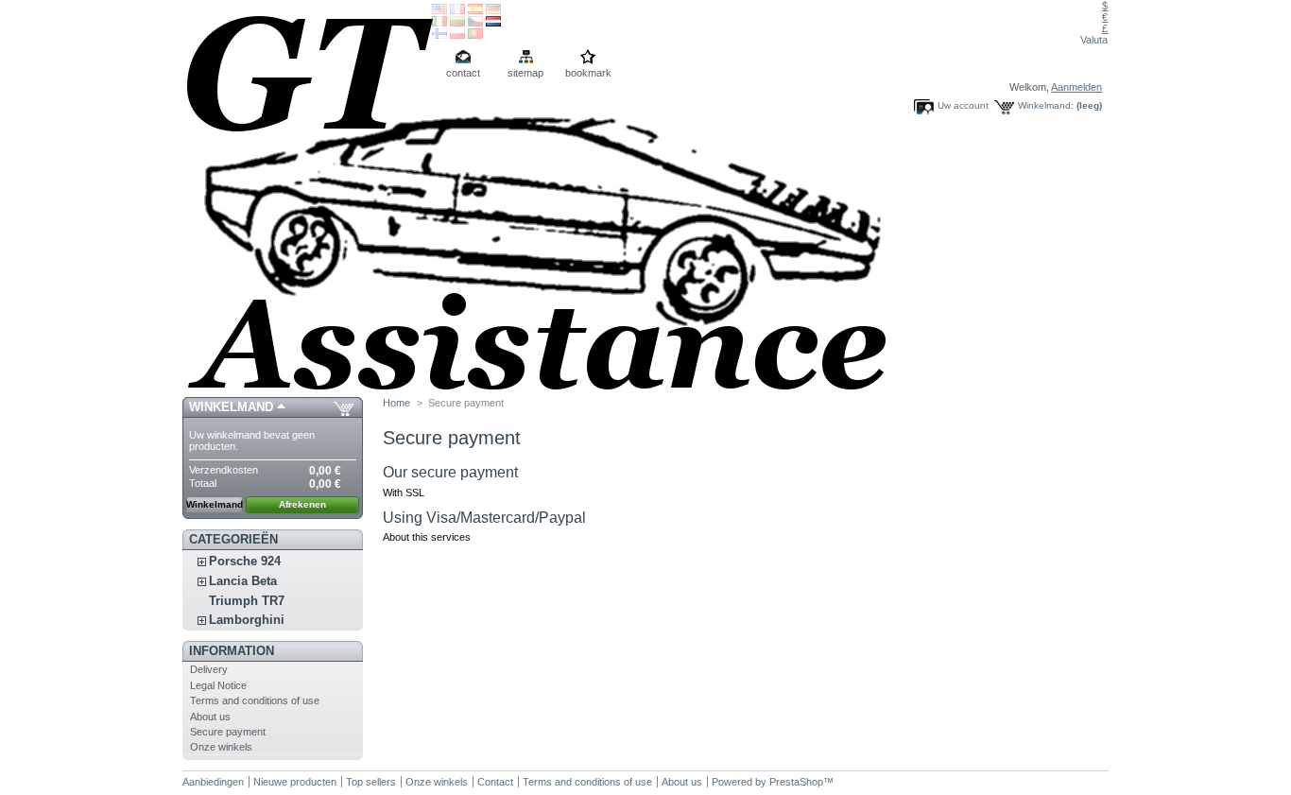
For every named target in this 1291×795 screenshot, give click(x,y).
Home (396, 402)
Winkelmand (231, 407)
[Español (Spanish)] (475, 10)
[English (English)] (439, 10)
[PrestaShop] (307, 198)
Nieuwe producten (294, 781)
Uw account (963, 105)
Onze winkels (221, 746)
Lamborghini (246, 620)
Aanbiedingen (213, 781)
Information (231, 651)
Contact (495, 781)
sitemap (525, 72)
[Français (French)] (457, 10)
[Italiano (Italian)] (439, 22)
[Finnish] (439, 35)
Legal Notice (218, 685)
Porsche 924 (245, 561)
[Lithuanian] (457, 22)
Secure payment (228, 731)
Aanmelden (1076, 87)
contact (463, 72)
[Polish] (457, 35)
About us (210, 716)
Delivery (209, 669)
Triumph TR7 (246, 601)
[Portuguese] (475, 35)
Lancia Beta (243, 581)
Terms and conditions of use (254, 700)
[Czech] (475, 22)
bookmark (588, 72)
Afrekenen (302, 504)
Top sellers (371, 781)
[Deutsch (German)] (493, 10)
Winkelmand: (1046, 105)
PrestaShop (796, 781)
